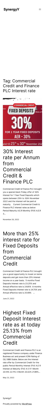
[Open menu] (40, 9)
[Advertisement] (22, 46)
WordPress (27, 404)
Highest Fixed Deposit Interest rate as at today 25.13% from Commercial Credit (22, 328)
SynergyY (11, 9)
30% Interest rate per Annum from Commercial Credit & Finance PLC (21, 166)
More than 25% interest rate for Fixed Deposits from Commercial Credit (21, 249)
